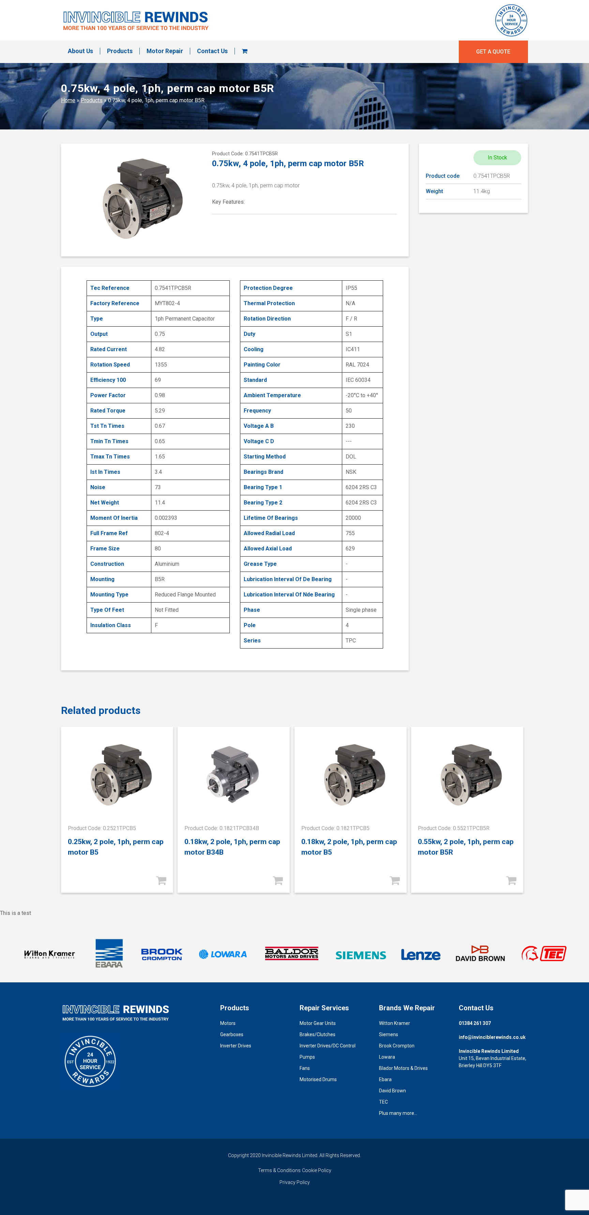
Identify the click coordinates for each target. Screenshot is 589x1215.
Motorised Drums (318, 1079)
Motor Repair (165, 51)
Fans (305, 1068)
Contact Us (212, 51)
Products (120, 51)
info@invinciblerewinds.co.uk (492, 1037)
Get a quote (493, 51)
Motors (228, 1023)
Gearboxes (231, 1034)
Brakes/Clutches (317, 1034)
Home (68, 100)
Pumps (307, 1057)
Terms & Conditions (279, 1170)
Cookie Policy (316, 1170)
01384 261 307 (475, 1023)
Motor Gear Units (318, 1023)
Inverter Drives (235, 1045)
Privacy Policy (295, 1182)
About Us (80, 51)
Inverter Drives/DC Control (328, 1045)
